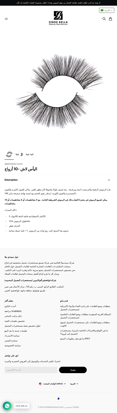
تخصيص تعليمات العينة (15, 321)
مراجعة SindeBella (13, 311)
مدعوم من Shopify (71, 407)
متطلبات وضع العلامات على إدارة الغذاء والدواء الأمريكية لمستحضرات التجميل (85, 308)
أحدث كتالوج (10, 306)
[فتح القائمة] (6, 19)
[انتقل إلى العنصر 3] (29, 154)
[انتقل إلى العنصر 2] (19, 154)
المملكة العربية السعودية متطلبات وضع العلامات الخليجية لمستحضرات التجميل (85, 316)
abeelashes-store (14, 164)
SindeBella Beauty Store (53, 407)
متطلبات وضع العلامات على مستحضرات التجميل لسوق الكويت (85, 324)
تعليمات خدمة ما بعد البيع (16, 331)
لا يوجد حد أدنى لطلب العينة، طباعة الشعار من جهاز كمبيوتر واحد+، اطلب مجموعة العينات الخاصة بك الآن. (58, 3)
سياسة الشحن (11, 340)
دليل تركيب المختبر (13, 316)
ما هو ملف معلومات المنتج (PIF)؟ (75, 338)
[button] (106, 10)
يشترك (73, 370)
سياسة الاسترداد (12, 335)
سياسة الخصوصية (13, 345)
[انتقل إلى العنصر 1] (9, 154)
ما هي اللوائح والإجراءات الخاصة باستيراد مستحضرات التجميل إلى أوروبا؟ (84, 332)
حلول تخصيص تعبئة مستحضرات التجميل (23, 326)
